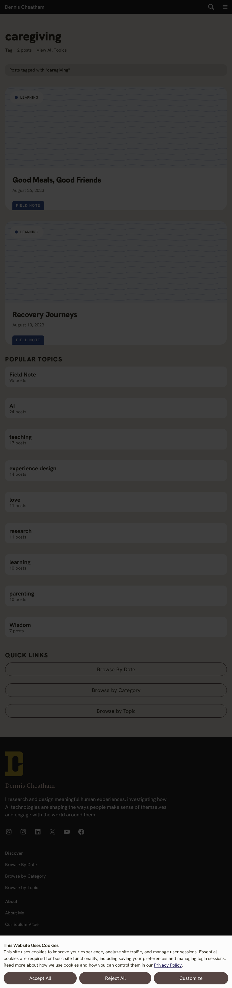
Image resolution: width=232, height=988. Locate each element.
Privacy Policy (168, 965)
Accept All (40, 978)
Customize (191, 978)
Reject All (115, 978)
